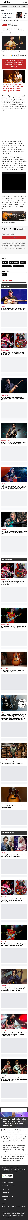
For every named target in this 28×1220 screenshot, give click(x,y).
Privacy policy (5, 1189)
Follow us (15, 55)
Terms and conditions (7, 1182)
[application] (14, 181)
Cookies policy (5, 1192)
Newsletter (23, 55)
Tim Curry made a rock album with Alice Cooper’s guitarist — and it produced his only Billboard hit (14, 1139)
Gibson (23, 262)
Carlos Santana (13, 262)
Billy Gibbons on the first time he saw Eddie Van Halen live (14, 1131)
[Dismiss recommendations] (26, 10)
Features (4, 25)
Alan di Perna (12, 24)
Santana (4, 262)
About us (4, 1203)
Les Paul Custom (19, 266)
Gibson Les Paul (7, 266)
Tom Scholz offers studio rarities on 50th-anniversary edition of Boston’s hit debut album (14, 1158)
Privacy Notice (22, 243)
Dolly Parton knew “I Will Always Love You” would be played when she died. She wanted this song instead (14, 1149)
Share (5, 55)
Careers (4, 1199)
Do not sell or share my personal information (13, 1206)
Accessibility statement (8, 1196)
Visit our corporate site (14, 1171)
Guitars (4, 275)
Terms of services (20, 242)
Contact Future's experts (8, 1186)
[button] (2, 2)
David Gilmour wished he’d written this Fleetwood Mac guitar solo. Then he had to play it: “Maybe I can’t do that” (14, 1122)
